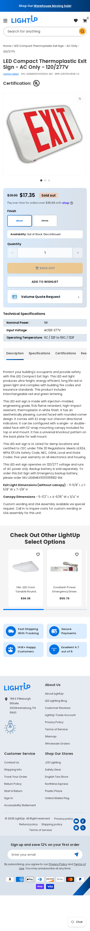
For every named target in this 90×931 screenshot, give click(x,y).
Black (24, 223)
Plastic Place (53, 791)
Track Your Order (15, 777)
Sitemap (51, 736)
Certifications (65, 353)
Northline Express (56, 784)
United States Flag (57, 798)
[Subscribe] (76, 854)
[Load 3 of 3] (49, 180)
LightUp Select (11, 74)
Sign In (8, 798)
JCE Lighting (53, 762)
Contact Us (11, 762)
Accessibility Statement (20, 805)
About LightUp (54, 694)
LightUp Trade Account (60, 715)
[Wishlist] (38, 554)
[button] (5, 20)
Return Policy (13, 784)
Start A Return (13, 791)
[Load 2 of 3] (45, 180)
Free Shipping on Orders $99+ (60, 6)
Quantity (14, 244)
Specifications (39, 353)
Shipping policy (51, 824)
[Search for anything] (82, 31)
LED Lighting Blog (56, 701)
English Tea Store (56, 777)
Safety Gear (53, 770)
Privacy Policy (54, 722)
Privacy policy (63, 819)
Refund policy (28, 824)
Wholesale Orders (57, 744)
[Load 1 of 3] (41, 180)
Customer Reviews (58, 708)
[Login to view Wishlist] (75, 20)
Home (7, 46)
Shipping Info (13, 770)
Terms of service (40, 830)
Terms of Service (56, 729)
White (49, 223)
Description (15, 353)
